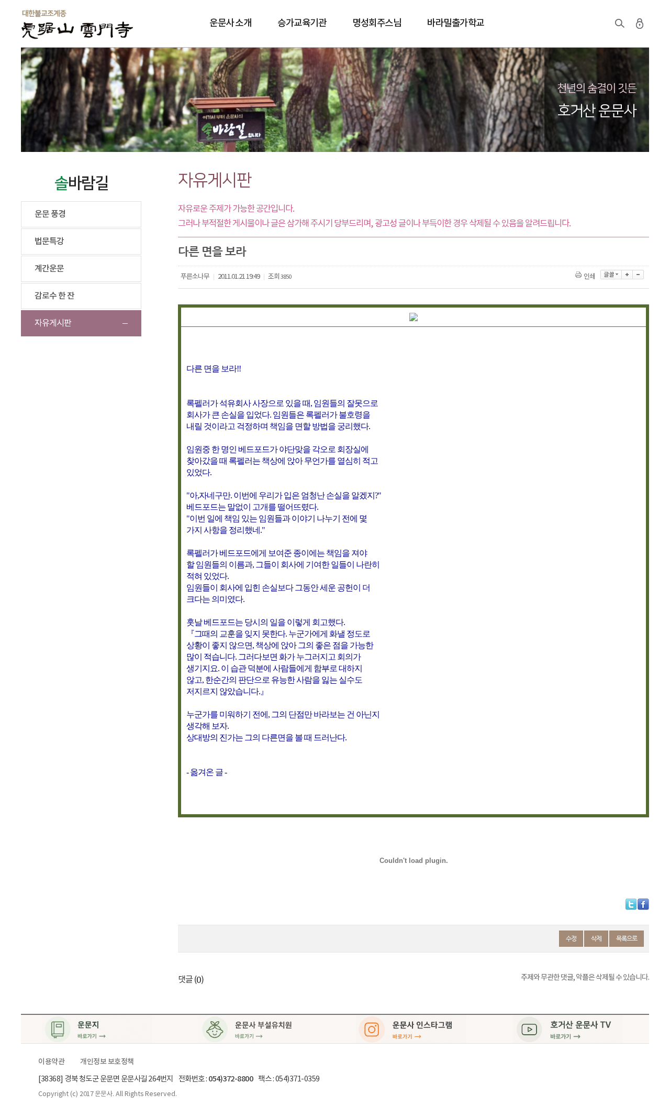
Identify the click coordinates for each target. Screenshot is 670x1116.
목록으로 (626, 938)
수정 (571, 938)
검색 (619, 23)
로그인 (639, 23)
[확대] (627, 274)
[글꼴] (611, 274)
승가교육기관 (301, 23)
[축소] (638, 274)
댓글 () (191, 979)
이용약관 (51, 1062)
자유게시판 (53, 323)
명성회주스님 (376, 23)
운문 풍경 (50, 214)
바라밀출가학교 (455, 23)
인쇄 (589, 277)
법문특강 (49, 241)
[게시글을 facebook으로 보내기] (643, 904)
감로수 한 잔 (54, 296)
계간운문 (49, 268)
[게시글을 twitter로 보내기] (631, 904)
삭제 (596, 938)
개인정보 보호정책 (107, 1062)
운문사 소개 (230, 23)
